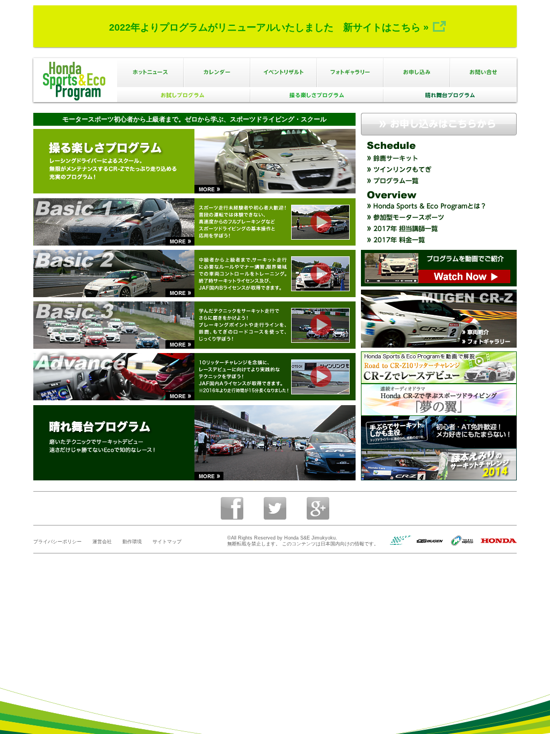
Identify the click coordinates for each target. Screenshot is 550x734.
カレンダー (217, 72)
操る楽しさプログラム (316, 95)
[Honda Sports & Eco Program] (439, 268)
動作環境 (132, 541)
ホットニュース (150, 72)
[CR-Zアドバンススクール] (320, 376)
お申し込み (416, 72)
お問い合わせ (483, 72)
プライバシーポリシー (57, 541)
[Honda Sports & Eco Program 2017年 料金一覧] (439, 240)
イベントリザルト (283, 72)
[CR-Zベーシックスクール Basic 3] (320, 325)
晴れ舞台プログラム (450, 95)
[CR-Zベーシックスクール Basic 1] (320, 222)
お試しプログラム (183, 95)
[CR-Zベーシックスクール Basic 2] (320, 273)
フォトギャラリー (350, 72)
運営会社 (102, 541)
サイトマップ (167, 541)
